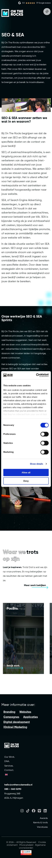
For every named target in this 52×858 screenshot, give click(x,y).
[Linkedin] (45, 810)
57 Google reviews (43, 3)
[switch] (44, 434)
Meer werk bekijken (35, 585)
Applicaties (30, 717)
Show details (36, 464)
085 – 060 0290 (12, 789)
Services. (8, 766)
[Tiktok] (27, 810)
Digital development (16, 722)
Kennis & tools (40, 823)
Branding (9, 712)
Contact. (9, 770)
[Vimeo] (39, 810)
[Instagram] (22, 810)
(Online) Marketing (15, 727)
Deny (26, 481)
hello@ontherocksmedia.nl (18, 785)
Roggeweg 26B (12, 794)
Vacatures (42, 827)
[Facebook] (33, 810)
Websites (25, 712)
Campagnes (11, 717)
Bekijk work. (13, 666)
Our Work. (9, 757)
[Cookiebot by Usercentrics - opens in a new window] (37, 375)
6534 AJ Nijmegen (13, 798)
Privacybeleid (26, 845)
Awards (44, 818)
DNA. (7, 761)
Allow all (26, 472)
